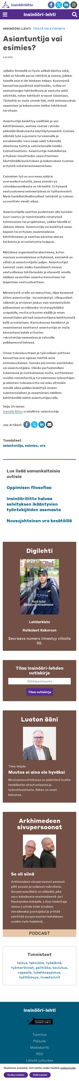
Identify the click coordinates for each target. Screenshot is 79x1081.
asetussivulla (68, 1068)
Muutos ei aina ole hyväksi (36, 772)
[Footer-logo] (39, 1021)
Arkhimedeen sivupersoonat (39, 824)
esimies (31, 445)
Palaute (39, 1041)
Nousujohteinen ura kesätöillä (39, 520)
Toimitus (39, 1034)
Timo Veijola (17, 766)
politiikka (43, 967)
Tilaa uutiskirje (39, 692)
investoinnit (50, 977)
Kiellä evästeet (40, 1074)
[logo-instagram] (73, 4)
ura (42, 445)
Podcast (39, 933)
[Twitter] (34, 424)
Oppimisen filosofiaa (29, 487)
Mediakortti (39, 1047)
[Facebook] (26, 424)
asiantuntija (13, 445)
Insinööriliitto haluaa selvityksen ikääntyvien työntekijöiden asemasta (34, 504)
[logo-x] (58, 4)
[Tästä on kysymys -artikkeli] (39, 743)
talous (22, 963)
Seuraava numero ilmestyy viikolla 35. (39, 640)
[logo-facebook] (51, 4)
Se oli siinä (22, 874)
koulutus (60, 967)
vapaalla (25, 972)
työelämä (53, 963)
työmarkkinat (22, 967)
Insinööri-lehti (40, 14)
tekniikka (36, 963)
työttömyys (29, 977)
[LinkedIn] (41, 424)
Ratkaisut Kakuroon (39, 630)
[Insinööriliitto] (29, 4)
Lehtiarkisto (39, 622)
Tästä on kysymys (49, 28)
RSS (39, 1054)
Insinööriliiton (13, 411)
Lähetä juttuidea (39, 1060)
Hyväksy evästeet (15, 1074)
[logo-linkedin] (66, 4)
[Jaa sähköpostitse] (49, 424)
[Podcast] (39, 851)
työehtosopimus (46, 972)
